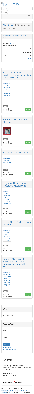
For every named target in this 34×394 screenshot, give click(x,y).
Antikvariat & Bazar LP (19, 36)
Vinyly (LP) (8, 37)
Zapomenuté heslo (10, 349)
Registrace (8, 347)
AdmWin (10, 392)
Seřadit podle (26, 52)
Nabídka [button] (16, 26)
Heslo (5, 337)
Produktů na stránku (9, 45)
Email (4, 330)
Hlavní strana (7, 36)
